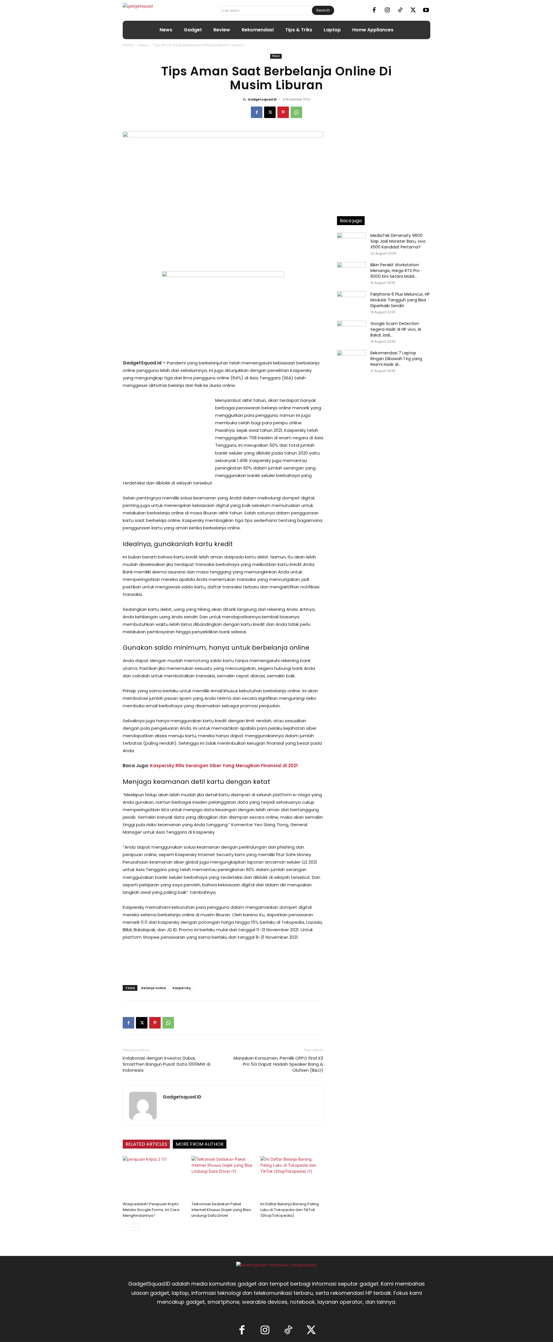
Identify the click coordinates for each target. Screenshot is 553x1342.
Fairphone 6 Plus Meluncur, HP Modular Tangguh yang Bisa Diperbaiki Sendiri (400, 300)
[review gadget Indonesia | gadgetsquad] (276, 1265)
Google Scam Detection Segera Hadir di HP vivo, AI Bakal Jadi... (395, 329)
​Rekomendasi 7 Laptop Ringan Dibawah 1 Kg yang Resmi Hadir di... (396, 358)
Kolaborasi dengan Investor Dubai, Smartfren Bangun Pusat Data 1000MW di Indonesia (166, 1064)
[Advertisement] (166, 435)
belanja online (153, 988)
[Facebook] (374, 10)
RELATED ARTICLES (146, 1144)
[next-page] (135, 1227)
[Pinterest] (283, 112)
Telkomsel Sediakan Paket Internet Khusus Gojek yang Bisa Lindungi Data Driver (221, 1209)
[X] (413, 10)
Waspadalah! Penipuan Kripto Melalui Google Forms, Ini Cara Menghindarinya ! (151, 1209)
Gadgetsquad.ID (262, 99)
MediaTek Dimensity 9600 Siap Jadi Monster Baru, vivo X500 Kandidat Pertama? (398, 241)
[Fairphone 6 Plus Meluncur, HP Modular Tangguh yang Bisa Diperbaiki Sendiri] (351, 301)
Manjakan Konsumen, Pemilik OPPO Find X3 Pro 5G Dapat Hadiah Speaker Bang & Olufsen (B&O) (278, 1064)
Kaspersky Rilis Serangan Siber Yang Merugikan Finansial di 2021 (224, 766)
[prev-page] (126, 1227)
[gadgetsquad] (156, 10)
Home (128, 45)
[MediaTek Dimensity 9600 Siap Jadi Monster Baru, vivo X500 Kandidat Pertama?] (351, 243)
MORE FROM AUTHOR (200, 1144)
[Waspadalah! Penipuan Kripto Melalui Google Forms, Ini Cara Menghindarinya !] (154, 1177)
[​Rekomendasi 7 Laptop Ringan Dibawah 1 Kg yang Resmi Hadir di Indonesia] (351, 360)
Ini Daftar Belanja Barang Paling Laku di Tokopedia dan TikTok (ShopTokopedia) (289, 1209)
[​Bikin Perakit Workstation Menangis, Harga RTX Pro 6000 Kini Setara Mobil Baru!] (351, 272)
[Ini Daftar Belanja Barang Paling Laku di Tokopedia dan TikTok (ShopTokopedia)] (291, 1177)
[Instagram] (387, 10)
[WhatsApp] (296, 112)
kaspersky (182, 988)
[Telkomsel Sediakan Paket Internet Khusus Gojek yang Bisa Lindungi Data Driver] (223, 1177)
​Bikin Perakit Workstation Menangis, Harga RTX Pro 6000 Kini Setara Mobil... (395, 270)
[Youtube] (426, 10)
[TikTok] (400, 10)
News (143, 45)
